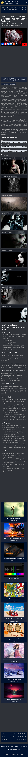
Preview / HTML (5, 145)
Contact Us (24, 746)
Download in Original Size (8, 84)
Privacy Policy (14, 746)
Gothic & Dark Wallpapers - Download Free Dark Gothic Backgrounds (13, 24)
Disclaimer (4, 746)
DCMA (24, 44)
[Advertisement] (14, 62)
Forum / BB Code (6, 149)
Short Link (4, 140)
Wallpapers (3, 23)
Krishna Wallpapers (14, 749)
